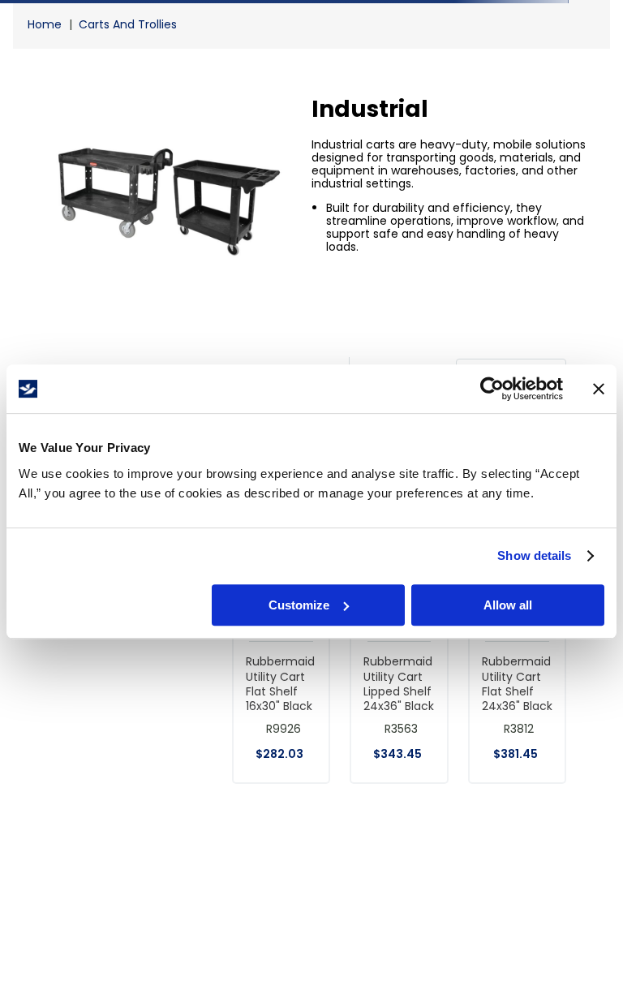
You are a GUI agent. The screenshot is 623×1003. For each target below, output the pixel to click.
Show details (534, 555)
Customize (299, 605)
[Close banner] (598, 388)
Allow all (507, 605)
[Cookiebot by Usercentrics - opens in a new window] (492, 389)
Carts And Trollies (128, 24)
